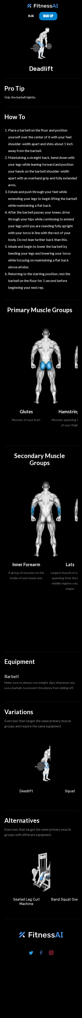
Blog (31, 16)
